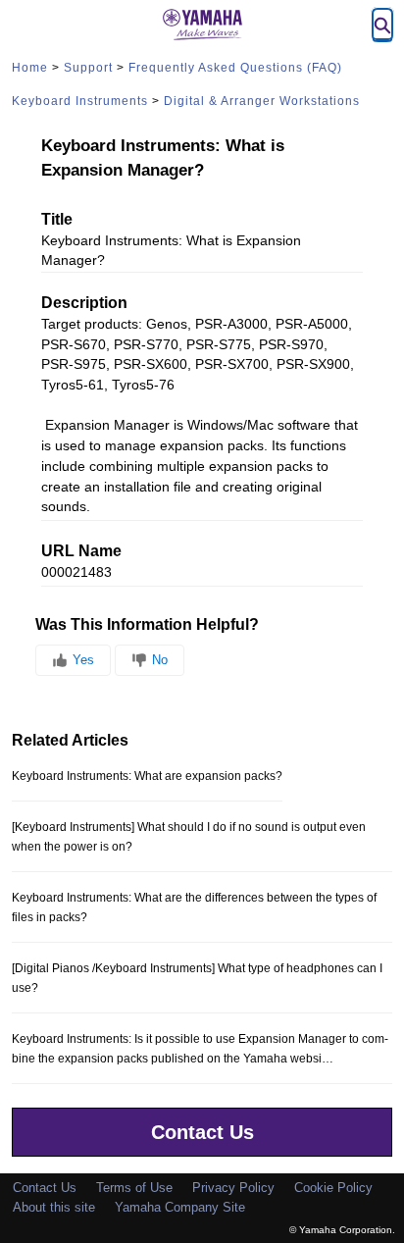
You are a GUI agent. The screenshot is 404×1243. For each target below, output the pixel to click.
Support (88, 68)
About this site (54, 1207)
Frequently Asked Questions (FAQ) (235, 68)
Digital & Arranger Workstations (262, 101)
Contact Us (202, 1132)
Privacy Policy (233, 1187)
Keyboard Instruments (80, 101)
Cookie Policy (333, 1187)
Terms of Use (134, 1187)
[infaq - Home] (202, 24)
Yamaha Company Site (180, 1207)
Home (30, 68)
